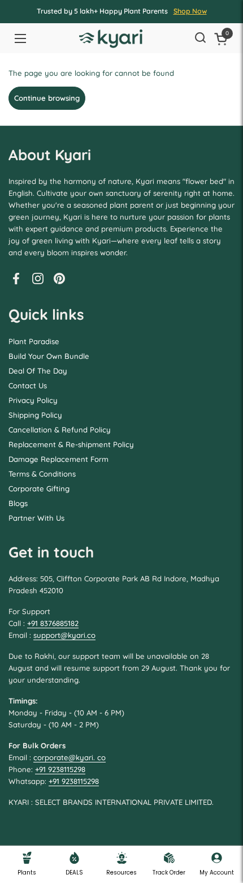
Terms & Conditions (42, 473)
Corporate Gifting (39, 488)
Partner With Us (36, 517)
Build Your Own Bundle (48, 356)
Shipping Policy (35, 414)
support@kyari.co (64, 635)
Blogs (18, 503)
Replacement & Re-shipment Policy (71, 444)
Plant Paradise (33, 341)
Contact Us (27, 385)
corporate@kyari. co (69, 757)
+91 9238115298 (60, 769)
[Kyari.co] (111, 38)
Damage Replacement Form (58, 459)
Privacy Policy (33, 400)
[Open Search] (200, 38)
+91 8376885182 (53, 623)
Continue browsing (47, 97)
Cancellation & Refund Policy (59, 429)
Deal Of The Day (37, 370)
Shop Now (190, 11)
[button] (222, 39)
